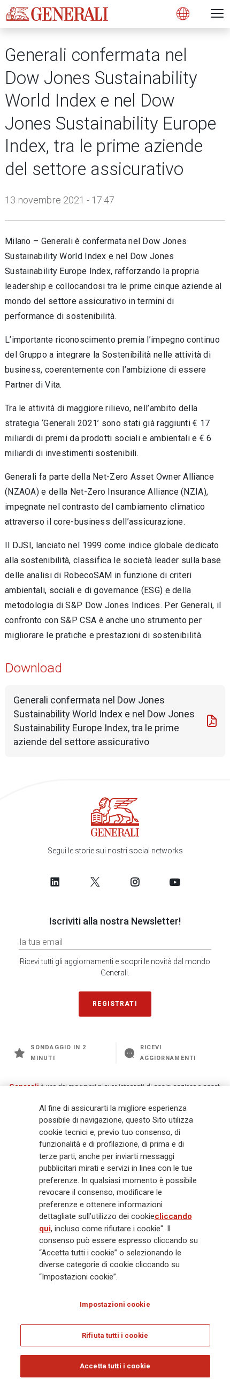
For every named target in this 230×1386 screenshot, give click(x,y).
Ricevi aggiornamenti (168, 1053)
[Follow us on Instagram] (135, 882)
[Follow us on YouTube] (175, 882)
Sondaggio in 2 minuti (58, 1053)
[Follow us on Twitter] (95, 882)
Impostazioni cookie (115, 1304)
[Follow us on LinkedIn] (55, 882)
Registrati (115, 1004)
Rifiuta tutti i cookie (115, 1335)
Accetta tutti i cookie (115, 1366)
